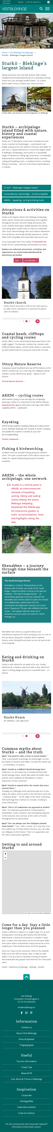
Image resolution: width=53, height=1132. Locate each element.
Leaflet (28, 913)
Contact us (26, 1027)
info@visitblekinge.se (26, 1007)
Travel (21, 2)
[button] (28, 46)
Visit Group (29, 1124)
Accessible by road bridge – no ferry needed (26, 193)
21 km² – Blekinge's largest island (21, 187)
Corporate (26, 1095)
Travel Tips (26, 1067)
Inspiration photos (26, 1107)
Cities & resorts (33, 2)
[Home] (14, 8)
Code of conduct (26, 1113)
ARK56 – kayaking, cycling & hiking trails (24, 200)
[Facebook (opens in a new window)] (22, 1013)
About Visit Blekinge (26, 1033)
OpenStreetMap (38, 913)
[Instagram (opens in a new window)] (26, 1013)
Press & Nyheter (26, 1039)
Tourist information (26, 1061)
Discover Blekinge (7, 2)
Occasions (30, 260)
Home (4, 52)
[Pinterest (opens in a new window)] (31, 1013)
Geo (17, 260)
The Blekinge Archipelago (21, 52)
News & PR (26, 1073)
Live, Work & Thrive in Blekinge (26, 1079)
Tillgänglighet (26, 1045)
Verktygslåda (26, 1101)
